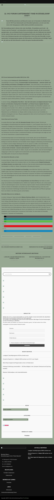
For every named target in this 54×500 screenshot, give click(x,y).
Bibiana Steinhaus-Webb (7, 236)
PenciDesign (26, 498)
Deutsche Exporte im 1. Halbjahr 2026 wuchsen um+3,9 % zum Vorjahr (20, 359)
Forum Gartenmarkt (19, 236)
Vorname (11, 328)
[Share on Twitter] (25, 241)
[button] (5, 216)
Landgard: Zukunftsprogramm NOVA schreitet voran (16, 355)
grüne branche (36, 236)
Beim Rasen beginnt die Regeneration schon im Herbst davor (18, 362)
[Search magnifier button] (49, 274)
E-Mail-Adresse (12, 338)
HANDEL (27, 11)
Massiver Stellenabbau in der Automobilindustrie (15, 372)
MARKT (32, 11)
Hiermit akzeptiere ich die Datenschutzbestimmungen (23, 342)
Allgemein (22, 11)
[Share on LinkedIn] (28, 241)
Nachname (11, 333)
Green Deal (28, 236)
